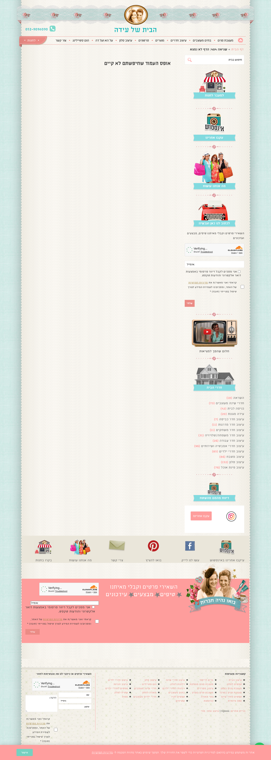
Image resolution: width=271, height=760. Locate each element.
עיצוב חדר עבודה (232, 441)
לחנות (31, 40)
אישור (24, 752)
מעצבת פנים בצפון (231, 688)
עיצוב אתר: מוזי (210, 711)
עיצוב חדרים (178, 40)
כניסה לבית (236, 408)
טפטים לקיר (178, 696)
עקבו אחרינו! (201, 516)
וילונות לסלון (177, 684)
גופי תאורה (207, 696)
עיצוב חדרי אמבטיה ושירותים (222, 446)
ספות (125, 696)
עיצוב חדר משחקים (230, 430)
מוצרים (159, 40)
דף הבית (237, 49)
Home (240, 40)
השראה (238, 398)
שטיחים (180, 700)
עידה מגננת (236, 414)
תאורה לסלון (149, 692)
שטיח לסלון (121, 692)
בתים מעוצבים (202, 40)
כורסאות (208, 700)
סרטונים (143, 40)
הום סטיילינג (81, 40)
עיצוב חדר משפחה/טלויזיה (224, 435)
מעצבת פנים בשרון (202, 692)
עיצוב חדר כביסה (231, 419)
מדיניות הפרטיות (198, 282)
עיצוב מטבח (235, 457)
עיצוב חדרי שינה (175, 680)
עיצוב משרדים (205, 688)
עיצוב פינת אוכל (232, 467)
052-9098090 (36, 29)
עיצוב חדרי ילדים (231, 451)
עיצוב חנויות (121, 684)
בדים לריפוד (206, 680)
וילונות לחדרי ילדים (173, 688)
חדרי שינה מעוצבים (230, 403)
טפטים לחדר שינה (231, 696)
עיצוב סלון (125, 40)
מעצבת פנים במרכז (231, 692)
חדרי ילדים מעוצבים (145, 696)
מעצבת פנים (225, 40)
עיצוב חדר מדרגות (231, 424)
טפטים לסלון (234, 684)
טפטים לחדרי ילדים (116, 688)
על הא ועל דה (104, 40)
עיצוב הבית (235, 680)
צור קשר (61, 40)
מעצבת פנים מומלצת (201, 684)
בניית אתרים (238, 711)
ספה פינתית (235, 700)
